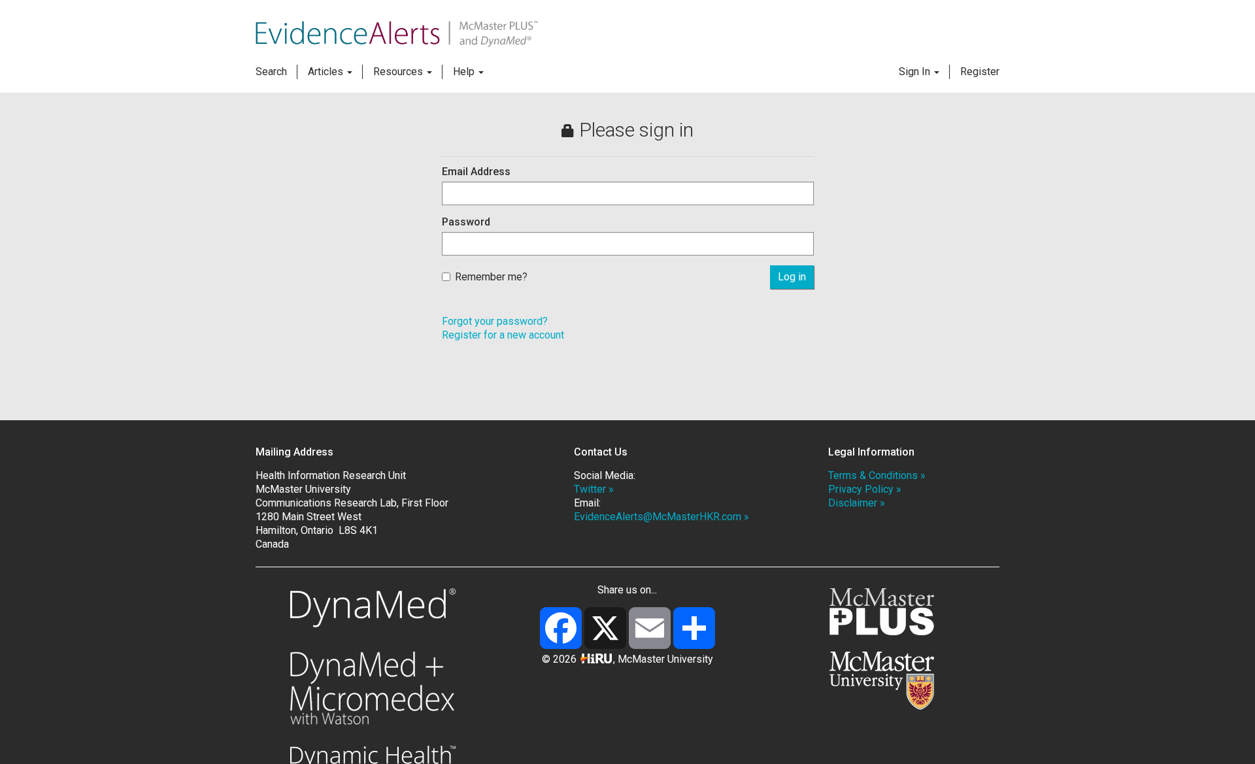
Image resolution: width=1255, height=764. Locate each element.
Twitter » (594, 489)
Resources (399, 71)
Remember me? (491, 277)
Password (466, 222)
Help (465, 71)
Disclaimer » (856, 503)
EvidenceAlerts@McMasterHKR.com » (661, 516)
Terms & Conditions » (877, 475)
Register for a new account (503, 335)
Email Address (476, 171)
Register (979, 71)
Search (271, 71)
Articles (327, 71)
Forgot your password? (495, 321)
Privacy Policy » (864, 489)
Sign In (916, 71)
